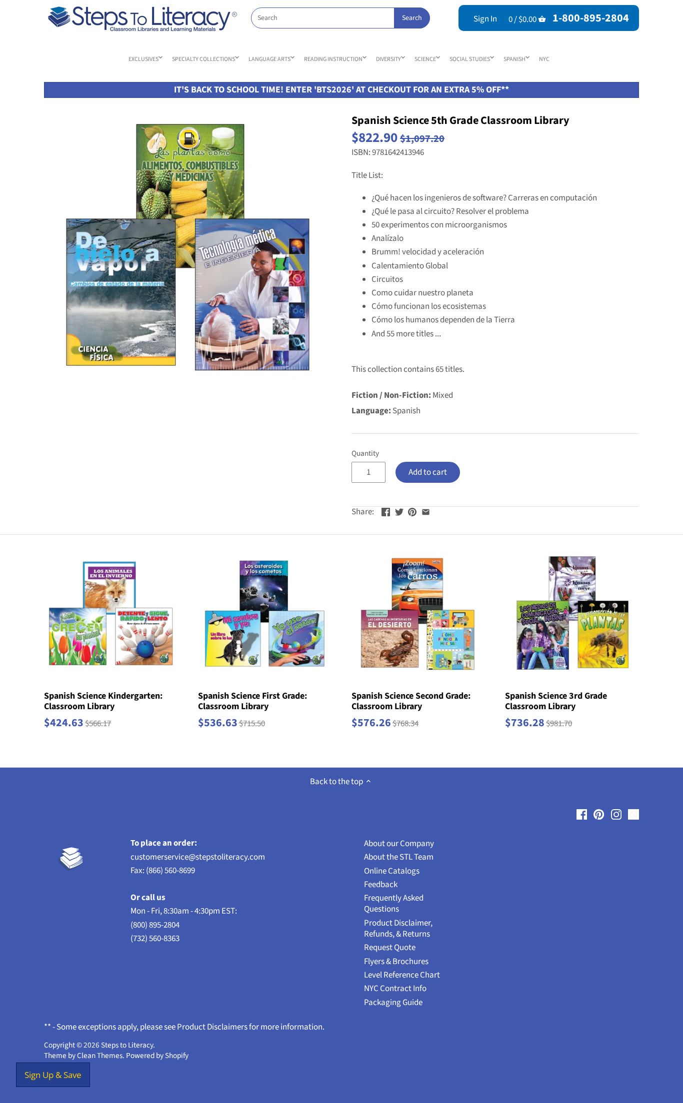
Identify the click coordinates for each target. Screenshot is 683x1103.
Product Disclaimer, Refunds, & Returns (398, 928)
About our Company (399, 844)
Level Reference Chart (402, 975)
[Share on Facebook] (386, 511)
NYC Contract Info (395, 989)
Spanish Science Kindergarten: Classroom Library (103, 701)
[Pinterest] (599, 814)
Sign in (485, 19)
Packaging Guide (393, 1003)
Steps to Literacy (127, 1045)
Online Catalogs (392, 871)
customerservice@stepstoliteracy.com (197, 857)
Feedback (381, 885)
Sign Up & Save (53, 1075)
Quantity (365, 453)
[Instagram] (616, 814)
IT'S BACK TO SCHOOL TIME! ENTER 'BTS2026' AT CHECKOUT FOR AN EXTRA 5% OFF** (341, 89)
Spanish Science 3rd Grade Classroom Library (556, 701)
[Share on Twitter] (399, 511)
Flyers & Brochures (396, 962)
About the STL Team (399, 857)
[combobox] (340, 18)
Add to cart (427, 472)
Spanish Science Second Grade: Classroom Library (411, 701)
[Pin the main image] (412, 511)
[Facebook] (581, 814)
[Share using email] (426, 511)
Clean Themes (99, 1055)
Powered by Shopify (157, 1055)
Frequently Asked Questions (394, 903)
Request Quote (390, 948)
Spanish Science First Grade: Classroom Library (252, 701)
